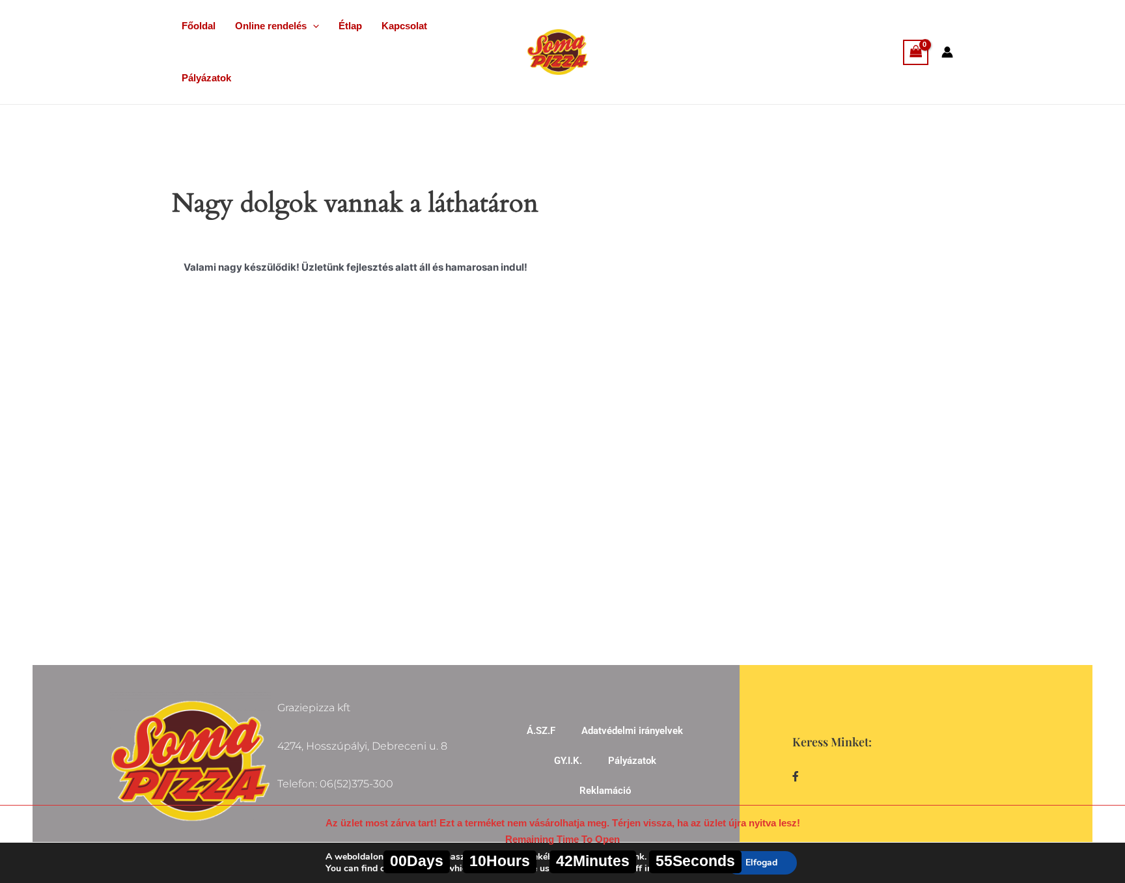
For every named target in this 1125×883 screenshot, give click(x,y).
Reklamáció (605, 790)
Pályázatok (206, 77)
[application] (313, 26)
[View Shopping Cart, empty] (916, 52)
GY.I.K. (568, 761)
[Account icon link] (947, 52)
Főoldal (198, 25)
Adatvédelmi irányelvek (632, 731)
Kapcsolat (404, 25)
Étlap (350, 25)
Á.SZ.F (541, 731)
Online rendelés (271, 25)
